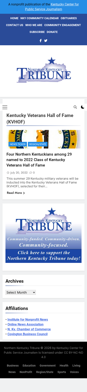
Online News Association (25, 324)
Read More (14, 193)
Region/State (37, 144)
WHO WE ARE (33, 25)
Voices (74, 372)
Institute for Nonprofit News (27, 319)
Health (64, 365)
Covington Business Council (27, 334)
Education (29, 365)
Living (76, 365)
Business (13, 365)
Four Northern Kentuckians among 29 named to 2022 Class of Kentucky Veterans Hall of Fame (39, 160)
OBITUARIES (69, 18)
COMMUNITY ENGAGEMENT (62, 25)
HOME (14, 18)
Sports (61, 372)
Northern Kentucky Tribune (22, 348)
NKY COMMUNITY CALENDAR (39, 18)
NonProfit (26, 372)
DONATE (52, 32)
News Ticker (17, 144)
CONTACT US (14, 25)
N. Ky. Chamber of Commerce (29, 329)
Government (48, 365)
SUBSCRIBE (37, 32)
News (12, 372)
